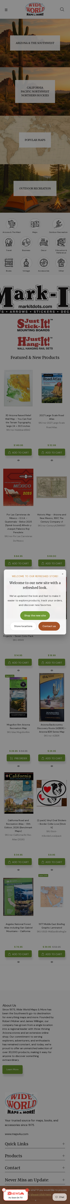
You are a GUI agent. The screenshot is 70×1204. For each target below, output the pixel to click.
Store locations (23, 626)
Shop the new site (35, 615)
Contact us (49, 626)
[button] (15, 1195)
